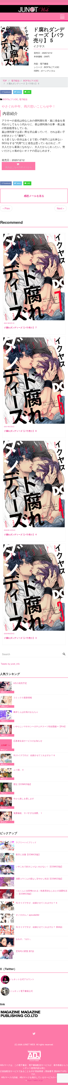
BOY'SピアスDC (10, 99)
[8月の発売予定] (6, 687)
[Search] (64, 654)
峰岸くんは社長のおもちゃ (25, 711)
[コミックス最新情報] (6, 702)
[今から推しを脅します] (6, 803)
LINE (28, 92)
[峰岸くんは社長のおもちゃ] (6, 716)
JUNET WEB (29, 1044)
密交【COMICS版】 (22, 784)
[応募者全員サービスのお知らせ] (6, 745)
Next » (60, 208)
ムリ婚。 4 (18, 769)
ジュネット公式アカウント (21, 979)
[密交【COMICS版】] (6, 788)
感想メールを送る (34, 196)
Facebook (7, 92)
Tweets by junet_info (10, 663)
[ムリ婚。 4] (6, 774)
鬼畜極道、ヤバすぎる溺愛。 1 (27, 812)
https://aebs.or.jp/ (35, 1080)
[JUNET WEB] (34, 9)
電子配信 (23, 99)
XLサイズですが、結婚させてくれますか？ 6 (34, 755)
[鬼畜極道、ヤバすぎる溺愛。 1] (6, 817)
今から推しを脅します (23, 798)
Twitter (18, 92)
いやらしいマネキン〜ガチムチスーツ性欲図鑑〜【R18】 (39, 726)
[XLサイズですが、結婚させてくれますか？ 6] (6, 759)
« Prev (6, 208)
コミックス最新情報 (22, 697)
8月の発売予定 (20, 683)
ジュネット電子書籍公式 (21, 990)
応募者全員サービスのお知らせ (27, 740)
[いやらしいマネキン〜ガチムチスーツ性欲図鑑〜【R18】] (6, 731)
